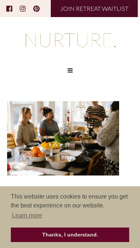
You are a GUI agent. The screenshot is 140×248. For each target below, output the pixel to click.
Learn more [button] (27, 215)
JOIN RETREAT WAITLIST (94, 8)
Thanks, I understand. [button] (70, 235)
